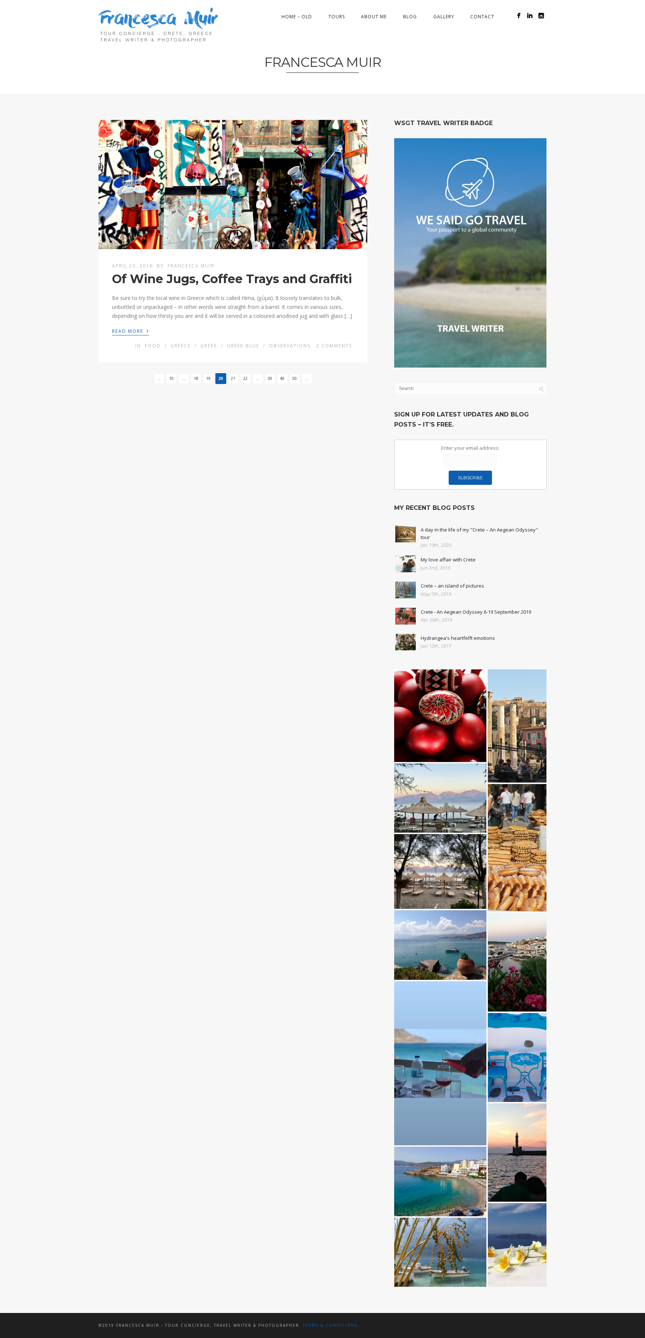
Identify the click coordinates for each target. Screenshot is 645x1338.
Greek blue (243, 346)
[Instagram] (541, 15)
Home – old (296, 16)
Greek (208, 346)
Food (153, 346)
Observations (290, 346)
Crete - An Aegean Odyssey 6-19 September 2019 (476, 611)
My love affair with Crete (448, 559)
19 (208, 378)
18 (196, 378)
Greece (181, 346)
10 (171, 378)
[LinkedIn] (530, 15)
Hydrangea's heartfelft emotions (458, 638)
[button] (440, 715)
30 (270, 378)
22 (245, 378)
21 (233, 378)
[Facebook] (518, 15)
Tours (336, 16)
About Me (374, 16)
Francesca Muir (191, 266)
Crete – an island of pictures (452, 585)
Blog (410, 16)
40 (282, 378)
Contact (482, 16)
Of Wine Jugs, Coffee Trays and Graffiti (232, 279)
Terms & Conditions (330, 1325)
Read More (130, 330)
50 (294, 378)
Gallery (443, 16)
